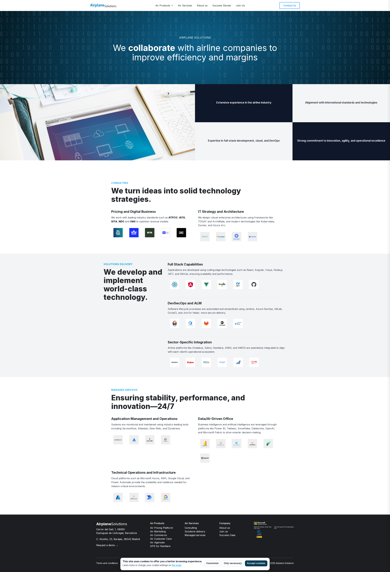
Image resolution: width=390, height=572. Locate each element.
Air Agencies (157, 542)
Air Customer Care (161, 538)
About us (202, 5)
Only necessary (233, 563)
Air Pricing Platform (161, 527)
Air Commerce (158, 535)
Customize (212, 563)
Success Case (227, 535)
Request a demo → (107, 545)
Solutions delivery (195, 531)
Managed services (195, 535)
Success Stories (221, 5)
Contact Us (289, 5)
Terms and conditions (107, 563)
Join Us (240, 5)
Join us (223, 531)
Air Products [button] (162, 5)
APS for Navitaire (160, 546)
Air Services (185, 5)
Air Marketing (158, 531)
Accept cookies (256, 563)
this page (176, 565)
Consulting (191, 527)
